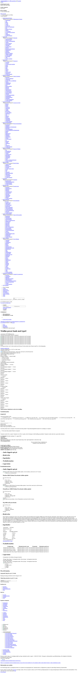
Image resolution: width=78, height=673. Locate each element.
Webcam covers (8, 40)
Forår (6, 67)
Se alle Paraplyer (8, 91)
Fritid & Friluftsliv (6, 75)
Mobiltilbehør (8, 50)
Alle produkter (6, 285)
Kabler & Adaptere (9, 53)
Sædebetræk (7, 79)
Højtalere (7, 47)
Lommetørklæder (8, 191)
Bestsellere (5, 291)
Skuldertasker (8, 234)
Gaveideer (7, 62)
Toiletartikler (7, 195)
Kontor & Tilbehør (6, 147)
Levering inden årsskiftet (10, 64)
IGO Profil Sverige (9, 637)
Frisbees (7, 81)
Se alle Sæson (8, 72)
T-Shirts (4, 607)
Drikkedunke (7, 20)
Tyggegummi (7, 175)
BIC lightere (7, 111)
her (15, 670)
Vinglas (6, 24)
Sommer (7, 69)
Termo (6, 33)
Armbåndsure (8, 242)
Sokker (6, 262)
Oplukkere (7, 135)
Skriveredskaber (6, 199)
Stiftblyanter (7, 203)
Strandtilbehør (8, 96)
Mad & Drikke (6, 162)
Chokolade (7, 172)
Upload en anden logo (4, 348)
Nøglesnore (7, 108)
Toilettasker (7, 196)
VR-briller (7, 45)
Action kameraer (8, 43)
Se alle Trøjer (7, 268)
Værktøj (7, 283)
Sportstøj (7, 264)
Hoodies (7, 267)
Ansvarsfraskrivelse (6, 651)
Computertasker (8, 218)
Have (6, 85)
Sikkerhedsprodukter (9, 278)
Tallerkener (7, 143)
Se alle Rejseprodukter (9, 230)
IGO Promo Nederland (9, 647)
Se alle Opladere (8, 55)
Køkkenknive (8, 133)
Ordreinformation (6, 595)
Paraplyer (7, 88)
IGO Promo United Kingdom (11, 645)
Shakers (6, 30)
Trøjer (6, 266)
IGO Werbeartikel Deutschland (11, 641)
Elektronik (5, 36)
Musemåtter (7, 155)
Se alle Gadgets (8, 46)
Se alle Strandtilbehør (9, 99)
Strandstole (7, 98)
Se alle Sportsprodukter (9, 95)
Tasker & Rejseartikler (7, 213)
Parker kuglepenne (9, 207)
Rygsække (7, 232)
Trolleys (6, 231)
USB (6, 57)
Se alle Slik (7, 176)
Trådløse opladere (8, 54)
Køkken (6, 131)
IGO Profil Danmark (6, 632)
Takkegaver (7, 73)
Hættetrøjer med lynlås (9, 247)
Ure (6, 144)
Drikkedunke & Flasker (7, 18)
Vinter (6, 70)
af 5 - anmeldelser (8, 1)
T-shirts (6, 265)
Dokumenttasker (8, 219)
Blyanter (7, 201)
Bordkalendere (8, 180)
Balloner (7, 103)
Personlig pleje (6, 185)
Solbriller (7, 263)
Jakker (6, 251)
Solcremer (7, 194)
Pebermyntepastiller (9, 173)
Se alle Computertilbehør (10, 41)
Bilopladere (7, 52)
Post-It (6, 158)
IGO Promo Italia (8, 634)
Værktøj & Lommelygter (7, 273)
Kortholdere (7, 152)
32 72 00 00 (2, 322)
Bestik (6, 132)
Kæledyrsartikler (8, 86)
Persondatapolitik (6, 650)
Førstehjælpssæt (8, 188)
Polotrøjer (7, 256)
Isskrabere (7, 275)
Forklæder (7, 125)
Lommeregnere (8, 154)
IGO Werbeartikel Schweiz (10, 644)
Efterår (6, 66)
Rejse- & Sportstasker (9, 227)
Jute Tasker (7, 222)
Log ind (4, 305)
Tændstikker (7, 119)
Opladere (7, 51)
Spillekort (7, 115)
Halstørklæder (8, 249)
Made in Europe (6, 293)
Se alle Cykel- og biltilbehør (10, 80)
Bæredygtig (5, 289)
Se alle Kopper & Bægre (10, 32)
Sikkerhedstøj (8, 260)
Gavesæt (7, 63)
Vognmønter (7, 120)
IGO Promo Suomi (9, 643)
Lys (6, 140)
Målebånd (7, 277)
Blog (4, 295)
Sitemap (4, 654)
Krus (6, 28)
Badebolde (7, 77)
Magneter (7, 141)
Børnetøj (7, 243)
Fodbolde (7, 93)
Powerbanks (7, 56)
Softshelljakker (8, 252)
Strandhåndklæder (8, 97)
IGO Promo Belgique (9, 636)
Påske (6, 68)
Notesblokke (7, 156)
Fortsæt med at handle (7, 319)
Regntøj (6, 258)
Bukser (6, 244)
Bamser (6, 104)
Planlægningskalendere (9, 181)
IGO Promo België (9, 635)
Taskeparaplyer (8, 90)
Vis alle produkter (8, 35)
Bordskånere (7, 124)
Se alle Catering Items (9, 168)
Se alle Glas (7, 25)
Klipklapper (7, 255)
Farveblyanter (8, 202)
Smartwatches (8, 44)
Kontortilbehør (8, 151)
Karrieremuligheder (6, 588)
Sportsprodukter (8, 92)
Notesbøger (7, 157)
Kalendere (5, 178)
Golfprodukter (8, 82)
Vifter (6, 271)
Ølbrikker (7, 165)
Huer (6, 250)
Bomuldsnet (7, 216)
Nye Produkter (6, 292)
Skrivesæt (7, 211)
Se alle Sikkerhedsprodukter (10, 280)
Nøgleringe (7, 113)
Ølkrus (6, 22)
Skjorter (6, 261)
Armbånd (7, 241)
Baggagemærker (8, 229)
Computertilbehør (8, 39)
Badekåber (7, 128)
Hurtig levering (6, 290)
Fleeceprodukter (8, 246)
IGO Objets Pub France (10, 639)
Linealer (7, 153)
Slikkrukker (7, 174)
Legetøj (6, 109)
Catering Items (8, 164)
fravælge (14, 669)
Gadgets (7, 42)
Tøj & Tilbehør (6, 238)
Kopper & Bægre (8, 29)
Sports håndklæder (9, 129)
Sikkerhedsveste (8, 279)
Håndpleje (7, 189)
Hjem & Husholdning (7, 122)
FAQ (4, 296)
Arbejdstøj (7, 240)
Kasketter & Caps (8, 254)
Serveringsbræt (8, 166)
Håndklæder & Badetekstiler (10, 126)
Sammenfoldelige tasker (10, 233)
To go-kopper (8, 31)
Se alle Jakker (8, 253)
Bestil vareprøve (4, 438)
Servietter (7, 167)
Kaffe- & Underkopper (9, 26)
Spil (6, 114)
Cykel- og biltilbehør (9, 78)
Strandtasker (7, 235)
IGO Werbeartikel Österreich (10, 633)
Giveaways (7, 107)
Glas (6, 21)
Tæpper (6, 142)
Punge (6, 257)
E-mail (13, 322)
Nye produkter (20, 321)
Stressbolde (7, 118)
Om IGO (4, 586)
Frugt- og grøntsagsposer (10, 220)
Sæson (6, 65)
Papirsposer (7, 225)
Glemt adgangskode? (7, 307)
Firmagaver (5, 59)
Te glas (6, 23)
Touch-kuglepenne (9, 208)
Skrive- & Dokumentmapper (10, 159)
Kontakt (4, 597)
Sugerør (6, 137)
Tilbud (4, 288)
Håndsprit (7, 190)
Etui (6, 150)
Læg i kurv (3, 437)
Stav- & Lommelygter (9, 282)
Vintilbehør (7, 145)
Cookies (4, 653)
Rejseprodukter (8, 228)
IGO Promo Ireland (9, 642)
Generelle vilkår (6, 649)
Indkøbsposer (8, 221)
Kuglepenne (7, 206)
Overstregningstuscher (9, 210)
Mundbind (7, 187)
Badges (6, 106)
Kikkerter (7, 87)
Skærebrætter (7, 136)
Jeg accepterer (3, 671)
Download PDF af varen (7, 541)
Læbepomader (8, 192)
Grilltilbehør (7, 84)
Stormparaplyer (8, 89)
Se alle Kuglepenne (9, 209)
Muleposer (7, 224)
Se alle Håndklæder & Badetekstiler (12, 130)
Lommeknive (7, 276)
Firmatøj (7, 245)
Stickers (6, 117)
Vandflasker (7, 34)
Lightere (7, 110)
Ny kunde (5, 308)
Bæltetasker (7, 217)
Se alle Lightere (8, 112)
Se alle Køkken (8, 139)
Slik (6, 170)
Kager (6, 169)
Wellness (7, 197)
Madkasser (7, 134)
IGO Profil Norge (8, 646)
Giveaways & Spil (6, 101)
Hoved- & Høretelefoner (10, 48)
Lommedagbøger (8, 183)
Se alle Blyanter (8, 205)
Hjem (4, 324)
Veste (6, 269)
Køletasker (7, 223)
